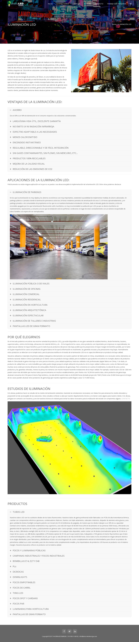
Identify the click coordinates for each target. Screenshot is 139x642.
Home (114, 24)
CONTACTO (125, 399)
